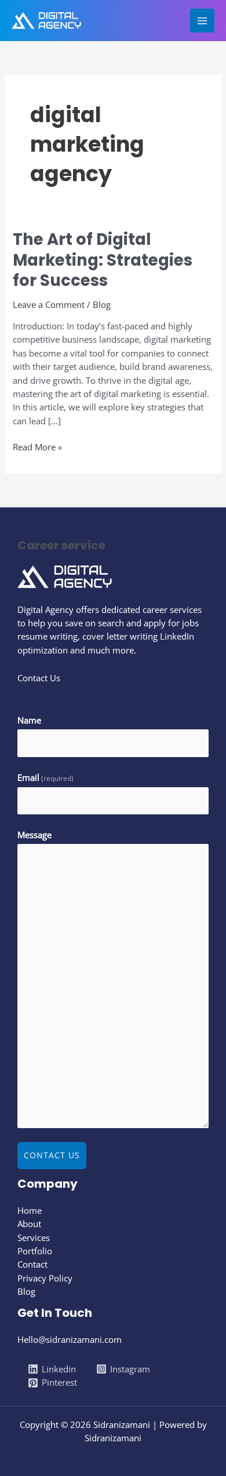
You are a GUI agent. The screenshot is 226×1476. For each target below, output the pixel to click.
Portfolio (34, 1251)
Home (29, 1210)
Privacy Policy (44, 1278)
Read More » (37, 446)
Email (45, 777)
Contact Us (52, 1155)
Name (29, 720)
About (29, 1223)
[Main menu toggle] (202, 21)
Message (34, 834)
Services (33, 1237)
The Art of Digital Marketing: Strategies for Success (102, 260)
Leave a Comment (49, 304)
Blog (102, 304)
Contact (32, 1264)
